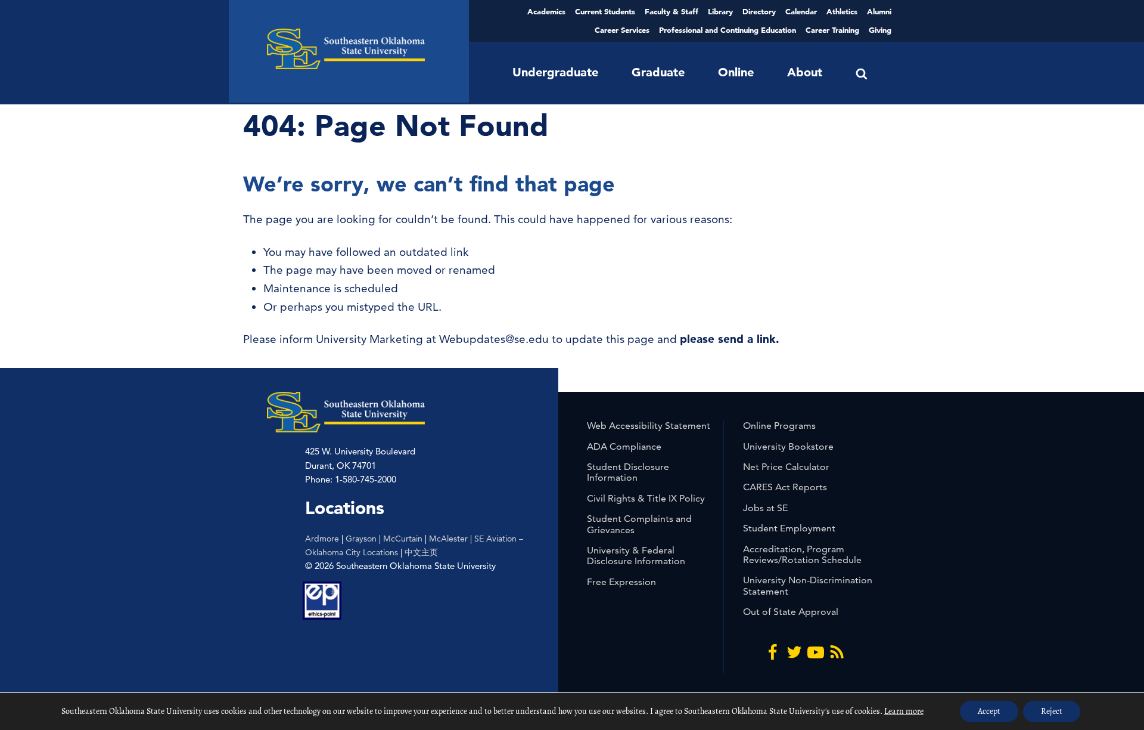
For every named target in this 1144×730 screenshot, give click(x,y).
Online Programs (779, 425)
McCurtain (402, 538)
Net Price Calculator (786, 466)
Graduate (658, 72)
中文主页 (421, 552)
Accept (989, 711)
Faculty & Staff (671, 11)
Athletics (841, 11)
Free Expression (621, 581)
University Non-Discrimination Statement (807, 585)
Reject (1051, 711)
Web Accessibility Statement (648, 425)
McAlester (448, 538)
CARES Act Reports (785, 487)
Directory (759, 11)
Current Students (605, 11)
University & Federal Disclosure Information (636, 556)
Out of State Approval (790, 611)
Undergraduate (555, 72)
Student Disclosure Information (628, 472)
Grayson (361, 538)
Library (720, 11)
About (804, 72)
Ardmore (322, 538)
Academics (546, 11)
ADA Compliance (624, 446)
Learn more (904, 711)
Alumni (879, 11)
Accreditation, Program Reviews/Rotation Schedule (802, 554)
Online (736, 72)
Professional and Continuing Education (727, 30)
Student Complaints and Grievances (639, 524)
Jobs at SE (765, 508)
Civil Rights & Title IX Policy (646, 498)
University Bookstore (788, 446)
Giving (880, 30)
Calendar (801, 11)
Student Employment (789, 528)
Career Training (832, 30)
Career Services (622, 30)
